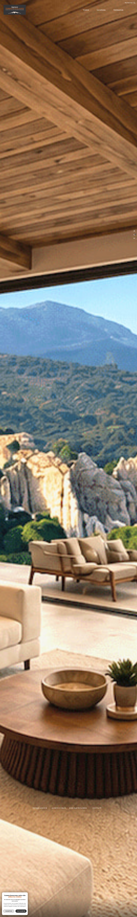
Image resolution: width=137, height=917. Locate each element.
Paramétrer (8, 911)
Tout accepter (21, 911)
